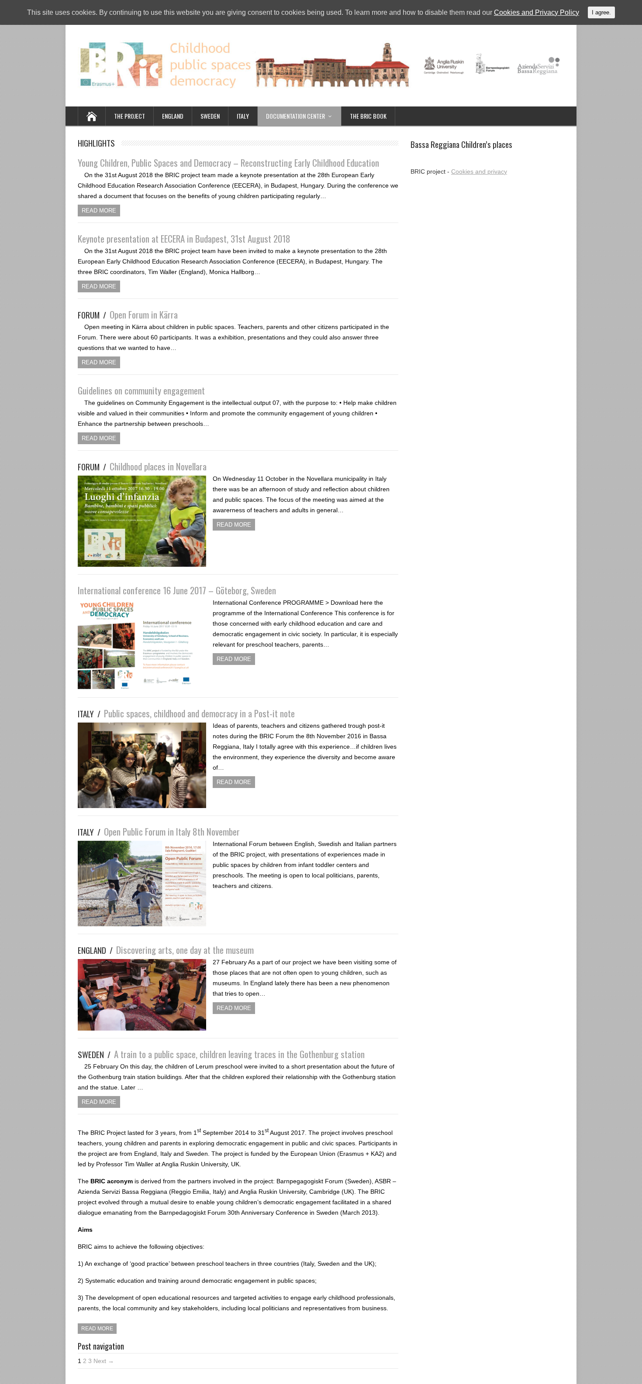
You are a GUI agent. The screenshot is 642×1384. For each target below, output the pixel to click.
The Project (129, 115)
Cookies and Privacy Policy (536, 12)
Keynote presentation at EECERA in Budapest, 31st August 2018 (184, 238)
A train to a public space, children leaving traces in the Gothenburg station (221, 1054)
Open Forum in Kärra (128, 314)
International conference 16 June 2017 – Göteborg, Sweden (177, 590)
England (172, 115)
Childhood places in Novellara (142, 466)
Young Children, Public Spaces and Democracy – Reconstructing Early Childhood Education (228, 162)
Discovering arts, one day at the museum (166, 949)
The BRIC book (368, 115)
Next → (103, 1360)
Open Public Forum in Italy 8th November (159, 831)
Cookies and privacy (479, 171)
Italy (243, 115)
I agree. (601, 12)
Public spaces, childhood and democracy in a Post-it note (186, 713)
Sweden (210, 115)
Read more (99, 210)
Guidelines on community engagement (141, 390)
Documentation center (295, 115)
